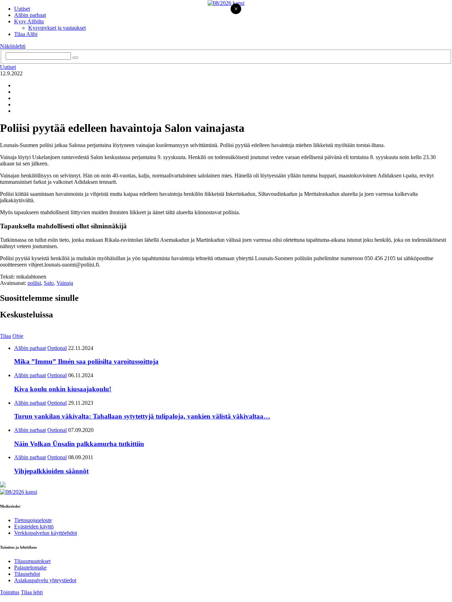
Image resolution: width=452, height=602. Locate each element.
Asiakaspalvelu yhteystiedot (45, 580)
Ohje (17, 336)
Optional (57, 348)
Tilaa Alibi (25, 34)
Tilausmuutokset (32, 561)
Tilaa (5, 336)
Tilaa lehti (32, 592)
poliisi (34, 283)
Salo (49, 283)
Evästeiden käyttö (34, 527)
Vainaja (64, 283)
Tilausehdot (27, 574)
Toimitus (9, 592)
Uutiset (22, 9)
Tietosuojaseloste (33, 520)
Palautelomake (30, 568)
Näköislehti (12, 46)
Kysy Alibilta (29, 21)
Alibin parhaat (30, 15)
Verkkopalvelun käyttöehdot (45, 533)
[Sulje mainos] (236, 9)
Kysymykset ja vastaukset (57, 28)
